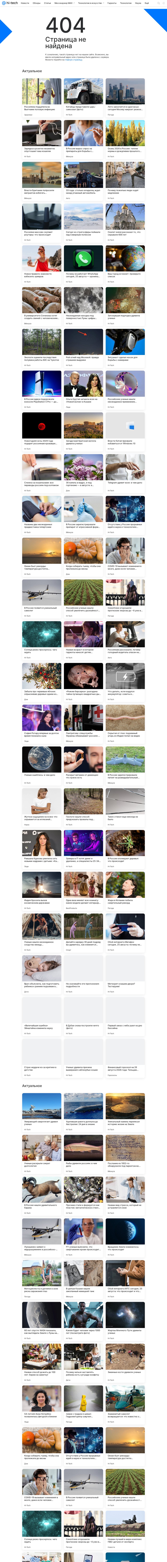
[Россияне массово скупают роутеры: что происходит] (41, 223)
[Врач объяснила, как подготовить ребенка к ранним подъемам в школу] (41, 974)
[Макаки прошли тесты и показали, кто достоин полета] (41, 1141)
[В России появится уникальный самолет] (41, 599)
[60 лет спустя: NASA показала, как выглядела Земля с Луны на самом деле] (41, 1446)
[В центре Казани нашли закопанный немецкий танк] (83, 1405)
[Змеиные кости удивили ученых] (125, 1488)
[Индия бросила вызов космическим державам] (41, 891)
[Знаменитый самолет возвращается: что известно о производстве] (125, 1530)
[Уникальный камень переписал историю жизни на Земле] (125, 1238)
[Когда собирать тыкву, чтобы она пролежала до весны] (83, 557)
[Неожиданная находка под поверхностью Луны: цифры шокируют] (83, 306)
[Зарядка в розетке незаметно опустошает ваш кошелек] (41, 139)
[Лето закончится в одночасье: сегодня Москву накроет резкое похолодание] (125, 97)
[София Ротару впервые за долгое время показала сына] (41, 724)
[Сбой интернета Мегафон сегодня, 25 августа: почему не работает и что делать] (125, 933)
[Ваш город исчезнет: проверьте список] (125, 264)
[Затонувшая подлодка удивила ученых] (125, 306)
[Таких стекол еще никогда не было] (125, 807)
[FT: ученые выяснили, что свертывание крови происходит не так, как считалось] (83, 1363)
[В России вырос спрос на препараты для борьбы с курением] (83, 139)
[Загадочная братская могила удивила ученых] (83, 432)
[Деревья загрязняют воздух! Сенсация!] (83, 1183)
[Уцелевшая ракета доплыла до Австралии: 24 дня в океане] (83, 1238)
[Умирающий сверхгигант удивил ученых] (41, 1238)
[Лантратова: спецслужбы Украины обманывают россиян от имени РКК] (83, 724)
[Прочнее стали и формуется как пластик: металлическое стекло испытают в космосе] (83, 1321)
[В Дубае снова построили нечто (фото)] (83, 1016)
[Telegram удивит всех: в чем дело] (125, 473)
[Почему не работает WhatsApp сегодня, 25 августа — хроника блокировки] (83, 264)
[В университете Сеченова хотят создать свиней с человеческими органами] (41, 306)
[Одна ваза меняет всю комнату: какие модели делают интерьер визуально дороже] (83, 891)
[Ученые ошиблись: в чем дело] (41, 766)
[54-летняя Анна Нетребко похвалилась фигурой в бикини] (41, 1530)
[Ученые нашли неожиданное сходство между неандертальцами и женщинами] (41, 933)
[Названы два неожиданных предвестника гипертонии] (41, 515)
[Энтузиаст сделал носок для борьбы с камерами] (125, 348)
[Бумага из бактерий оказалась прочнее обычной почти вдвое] (125, 1100)
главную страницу (73, 59)
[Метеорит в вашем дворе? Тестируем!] (125, 974)
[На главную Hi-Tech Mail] (12, 3)
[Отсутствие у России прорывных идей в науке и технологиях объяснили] (125, 515)
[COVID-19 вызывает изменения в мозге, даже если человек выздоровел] (125, 557)
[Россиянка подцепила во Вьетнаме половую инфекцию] (41, 97)
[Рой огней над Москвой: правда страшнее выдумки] (83, 348)
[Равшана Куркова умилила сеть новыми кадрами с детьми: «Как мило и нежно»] (41, 849)
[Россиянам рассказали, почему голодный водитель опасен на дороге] (125, 640)
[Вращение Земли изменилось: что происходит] (125, 1363)
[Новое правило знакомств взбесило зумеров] (41, 264)
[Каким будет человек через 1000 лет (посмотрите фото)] (83, 1446)
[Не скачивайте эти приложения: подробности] (83, 974)
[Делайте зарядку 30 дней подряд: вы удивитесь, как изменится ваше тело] (83, 933)
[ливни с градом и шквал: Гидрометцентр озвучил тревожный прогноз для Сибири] (83, 1530)
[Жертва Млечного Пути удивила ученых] (125, 1446)
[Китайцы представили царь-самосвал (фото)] (83, 97)
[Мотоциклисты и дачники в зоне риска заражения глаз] (41, 1405)
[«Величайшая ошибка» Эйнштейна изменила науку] (41, 1016)
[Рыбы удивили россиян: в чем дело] (83, 1279)
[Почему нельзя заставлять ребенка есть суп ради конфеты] (83, 1488)
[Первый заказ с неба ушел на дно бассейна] (125, 1016)
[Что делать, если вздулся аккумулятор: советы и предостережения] (125, 682)
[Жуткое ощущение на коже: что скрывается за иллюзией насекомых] (41, 807)
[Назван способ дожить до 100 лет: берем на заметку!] (41, 1488)
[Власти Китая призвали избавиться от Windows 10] (125, 432)
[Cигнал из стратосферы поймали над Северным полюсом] (83, 223)
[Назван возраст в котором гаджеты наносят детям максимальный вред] (83, 640)
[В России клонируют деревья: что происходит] (125, 849)
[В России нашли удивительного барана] (41, 1321)
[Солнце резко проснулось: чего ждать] (41, 640)
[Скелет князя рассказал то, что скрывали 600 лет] (125, 223)
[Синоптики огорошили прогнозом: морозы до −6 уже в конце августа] (125, 599)
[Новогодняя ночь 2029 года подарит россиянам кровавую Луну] (41, 432)
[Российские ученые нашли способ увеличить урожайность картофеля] (83, 599)
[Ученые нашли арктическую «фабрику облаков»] (125, 1141)
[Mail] (4, 3)
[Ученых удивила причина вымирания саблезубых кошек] (83, 1058)
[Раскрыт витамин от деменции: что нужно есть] (83, 766)
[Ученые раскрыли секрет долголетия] (41, 1279)
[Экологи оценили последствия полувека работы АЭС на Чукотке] (41, 348)
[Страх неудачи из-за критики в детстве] (41, 1058)
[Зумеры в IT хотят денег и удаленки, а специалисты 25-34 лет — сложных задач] (83, 849)
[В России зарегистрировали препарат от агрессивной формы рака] (83, 515)
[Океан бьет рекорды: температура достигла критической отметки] (41, 557)
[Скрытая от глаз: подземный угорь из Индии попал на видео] (125, 724)
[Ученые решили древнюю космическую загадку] (41, 1100)
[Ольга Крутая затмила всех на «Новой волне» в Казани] (83, 390)
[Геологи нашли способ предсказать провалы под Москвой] (83, 807)
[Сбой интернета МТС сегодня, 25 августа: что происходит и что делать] (125, 1405)
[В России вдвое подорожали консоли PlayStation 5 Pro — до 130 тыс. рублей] (41, 390)
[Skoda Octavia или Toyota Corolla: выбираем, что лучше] (41, 1183)
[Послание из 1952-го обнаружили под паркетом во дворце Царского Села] (125, 1279)
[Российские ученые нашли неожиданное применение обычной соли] (125, 390)
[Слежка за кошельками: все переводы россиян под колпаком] (41, 473)
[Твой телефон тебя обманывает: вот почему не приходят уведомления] (83, 1141)
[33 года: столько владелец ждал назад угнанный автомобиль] (83, 181)
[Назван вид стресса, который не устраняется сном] (125, 1321)
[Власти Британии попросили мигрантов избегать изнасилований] (41, 181)
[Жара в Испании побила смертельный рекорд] (125, 891)
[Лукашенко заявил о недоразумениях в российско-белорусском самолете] (41, 1363)
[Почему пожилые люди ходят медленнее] (125, 181)
